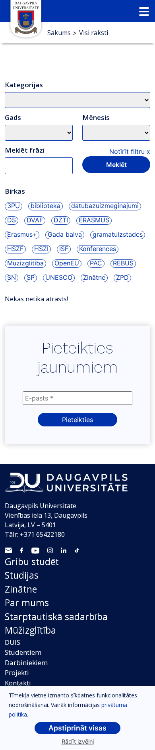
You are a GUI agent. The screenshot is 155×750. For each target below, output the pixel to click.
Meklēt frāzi (25, 150)
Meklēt (116, 165)
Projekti (17, 672)
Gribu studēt (32, 561)
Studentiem (23, 652)
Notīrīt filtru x (129, 151)
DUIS (12, 642)
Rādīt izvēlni (78, 741)
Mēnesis (96, 117)
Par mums (27, 602)
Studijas (22, 575)
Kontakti (18, 682)
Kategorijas (24, 84)
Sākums (59, 32)
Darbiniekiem (26, 662)
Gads (13, 117)
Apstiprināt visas (77, 728)
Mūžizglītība (30, 630)
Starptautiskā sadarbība (56, 616)
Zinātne (21, 589)
